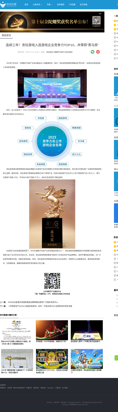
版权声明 (56, 402)
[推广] (52, 32)
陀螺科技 (3, 388)
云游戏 (65, 11)
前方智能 (83, 5)
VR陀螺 (72, 5)
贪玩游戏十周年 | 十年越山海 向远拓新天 (85, 341)
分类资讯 (37, 5)
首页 (26, 5)
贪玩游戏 (49, 52)
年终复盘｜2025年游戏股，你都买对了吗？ (51, 341)
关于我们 (49, 402)
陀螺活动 (29, 388)
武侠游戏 (46, 11)
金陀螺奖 (60, 5)
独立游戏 (56, 11)
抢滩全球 (27, 11)
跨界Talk (27, 17)
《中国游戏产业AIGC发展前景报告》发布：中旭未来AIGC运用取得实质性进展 (36, 306)
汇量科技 (58, 388)
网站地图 (63, 402)
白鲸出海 (43, 388)
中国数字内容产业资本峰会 (63, 52)
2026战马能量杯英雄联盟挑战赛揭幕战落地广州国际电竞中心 (29, 302)
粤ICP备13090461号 (74, 402)
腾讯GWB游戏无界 (19, 388)
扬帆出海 (36, 388)
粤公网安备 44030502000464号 (92, 402)
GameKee (50, 388)
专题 (49, 5)
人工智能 (37, 11)
